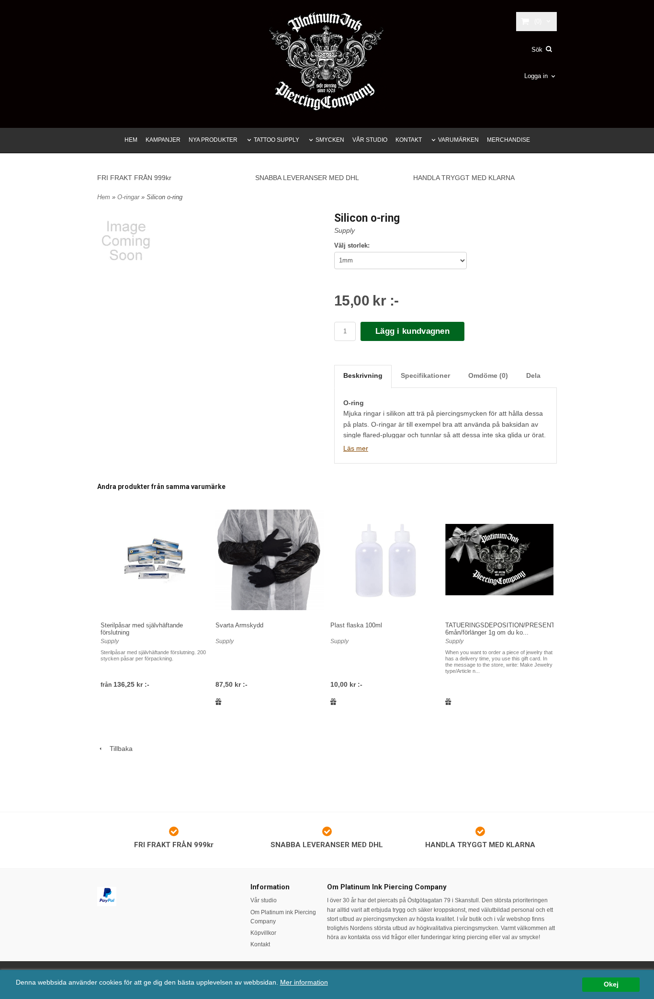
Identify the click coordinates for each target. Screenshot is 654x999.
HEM (130, 139)
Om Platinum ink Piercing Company (283, 917)
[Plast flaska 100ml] (384, 559)
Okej (611, 984)
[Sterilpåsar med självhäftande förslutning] (155, 559)
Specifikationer (425, 375)
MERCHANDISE (508, 139)
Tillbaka (118, 748)
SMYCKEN (330, 139)
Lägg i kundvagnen (412, 331)
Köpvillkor (263, 933)
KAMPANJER (163, 139)
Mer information (304, 982)
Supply (344, 230)
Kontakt (260, 944)
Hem (103, 197)
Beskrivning (363, 375)
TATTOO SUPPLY (276, 139)
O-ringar (129, 197)
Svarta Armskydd (239, 625)
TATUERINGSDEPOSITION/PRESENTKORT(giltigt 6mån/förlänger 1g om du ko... (517, 629)
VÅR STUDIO (369, 139)
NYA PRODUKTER (213, 139)
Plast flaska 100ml (356, 625)
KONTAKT (408, 139)
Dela (533, 375)
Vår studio (263, 900)
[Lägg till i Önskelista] (218, 701)
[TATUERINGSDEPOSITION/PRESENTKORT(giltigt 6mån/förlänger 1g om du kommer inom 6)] (499, 559)
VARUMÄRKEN (458, 139)
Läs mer (355, 448)
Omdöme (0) (488, 375)
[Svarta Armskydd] (269, 559)
